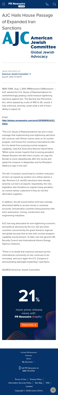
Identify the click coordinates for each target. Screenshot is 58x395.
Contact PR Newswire (29, 352)
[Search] (54, 4)
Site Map (38, 382)
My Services (27, 361)
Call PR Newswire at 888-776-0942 (29, 369)
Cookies (29, 386)
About (28, 358)
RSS (47, 382)
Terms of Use (20, 379)
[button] (29, 44)
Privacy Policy (36, 379)
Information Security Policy (19, 382)
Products (28, 355)
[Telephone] (47, 4)
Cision (34, 390)
